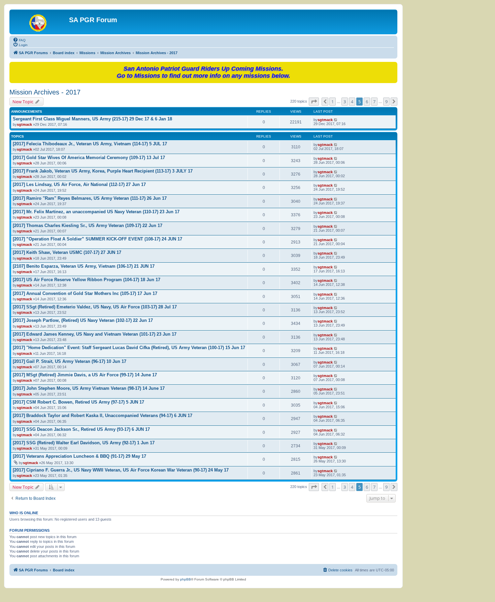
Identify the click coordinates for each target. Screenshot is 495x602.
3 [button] (344, 102)
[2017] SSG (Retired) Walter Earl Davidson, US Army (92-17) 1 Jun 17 (84, 442)
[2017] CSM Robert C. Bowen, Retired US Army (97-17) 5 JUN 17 (78, 402)
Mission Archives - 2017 (44, 92)
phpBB (185, 579)
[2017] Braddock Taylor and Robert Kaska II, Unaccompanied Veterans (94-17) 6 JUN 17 (102, 415)
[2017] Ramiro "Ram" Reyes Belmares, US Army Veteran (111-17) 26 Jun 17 (90, 198)
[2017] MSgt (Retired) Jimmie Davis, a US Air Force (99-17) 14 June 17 (85, 374)
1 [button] (332, 102)
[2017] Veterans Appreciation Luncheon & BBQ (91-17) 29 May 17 (79, 456)
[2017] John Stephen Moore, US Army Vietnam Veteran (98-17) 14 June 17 (89, 388)
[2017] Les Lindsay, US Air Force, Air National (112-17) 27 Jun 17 (79, 184)
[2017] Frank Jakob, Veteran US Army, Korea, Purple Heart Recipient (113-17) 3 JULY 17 (103, 171)
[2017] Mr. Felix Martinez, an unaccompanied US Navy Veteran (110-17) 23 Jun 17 (96, 211)
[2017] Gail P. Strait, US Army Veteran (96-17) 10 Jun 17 (69, 361)
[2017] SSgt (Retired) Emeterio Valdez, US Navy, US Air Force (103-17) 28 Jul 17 (95, 306)
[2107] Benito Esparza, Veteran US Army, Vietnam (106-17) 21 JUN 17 (84, 266)
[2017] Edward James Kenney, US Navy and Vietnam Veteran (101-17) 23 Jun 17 (94, 334)
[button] (314, 102)
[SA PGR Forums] (40, 22)
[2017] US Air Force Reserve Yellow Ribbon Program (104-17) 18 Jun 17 (86, 279)
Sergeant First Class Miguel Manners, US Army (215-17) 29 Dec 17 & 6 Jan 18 (92, 118)
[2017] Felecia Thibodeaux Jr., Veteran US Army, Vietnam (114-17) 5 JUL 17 (90, 143)
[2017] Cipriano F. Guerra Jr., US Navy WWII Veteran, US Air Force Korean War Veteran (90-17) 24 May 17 (121, 470)
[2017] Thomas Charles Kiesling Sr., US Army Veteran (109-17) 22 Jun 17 (87, 225)
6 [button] (367, 102)
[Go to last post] (336, 120)
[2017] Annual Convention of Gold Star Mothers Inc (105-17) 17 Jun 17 (85, 293)
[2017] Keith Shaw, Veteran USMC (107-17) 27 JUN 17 (67, 252)
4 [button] (352, 102)
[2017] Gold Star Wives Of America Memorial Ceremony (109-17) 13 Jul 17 (89, 157)
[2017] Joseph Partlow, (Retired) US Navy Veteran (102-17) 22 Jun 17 (83, 320)
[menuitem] (19, 39)
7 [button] (374, 102)
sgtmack (24, 124)
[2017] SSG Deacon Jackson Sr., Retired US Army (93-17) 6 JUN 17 (81, 429)
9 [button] (386, 102)
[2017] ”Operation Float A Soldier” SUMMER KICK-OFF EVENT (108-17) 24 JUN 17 (97, 238)
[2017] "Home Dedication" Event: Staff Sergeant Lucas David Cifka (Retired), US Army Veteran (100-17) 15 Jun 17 (129, 347)
